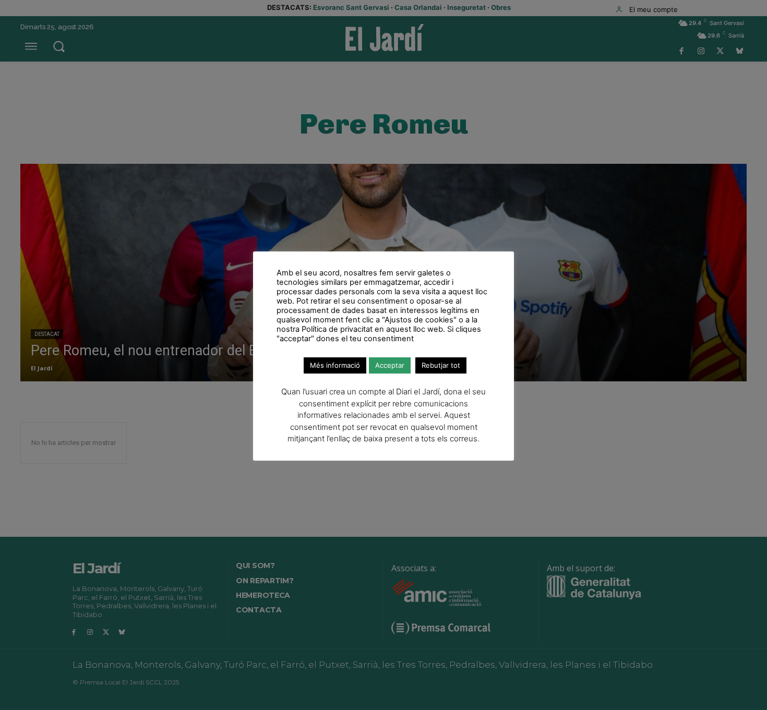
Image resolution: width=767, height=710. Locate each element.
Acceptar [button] (389, 365)
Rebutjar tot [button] (441, 365)
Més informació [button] (335, 365)
